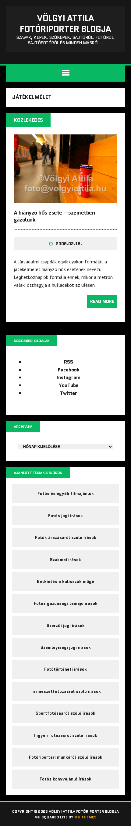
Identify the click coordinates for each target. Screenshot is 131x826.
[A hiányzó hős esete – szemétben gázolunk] (65, 199)
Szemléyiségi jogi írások (66, 647)
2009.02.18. (69, 244)
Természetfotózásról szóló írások (65, 691)
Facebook (69, 369)
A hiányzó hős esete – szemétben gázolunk (54, 216)
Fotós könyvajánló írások (65, 779)
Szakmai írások (65, 560)
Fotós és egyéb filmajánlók (65, 493)
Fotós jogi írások (65, 516)
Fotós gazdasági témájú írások (65, 603)
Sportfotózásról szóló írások (65, 713)
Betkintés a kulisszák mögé (65, 581)
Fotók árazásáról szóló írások (65, 537)
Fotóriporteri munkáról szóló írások (65, 757)
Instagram (68, 377)
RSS (68, 361)
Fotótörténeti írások (65, 669)
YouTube (69, 385)
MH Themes (85, 817)
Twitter (68, 393)
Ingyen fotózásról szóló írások (65, 735)
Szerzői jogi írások (66, 625)
